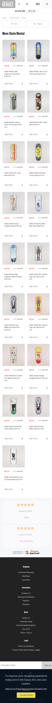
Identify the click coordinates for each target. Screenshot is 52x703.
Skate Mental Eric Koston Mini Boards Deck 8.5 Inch (13, 378)
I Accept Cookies (26, 695)
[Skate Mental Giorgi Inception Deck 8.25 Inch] (13, 203)
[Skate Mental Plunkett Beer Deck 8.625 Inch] (38, 203)
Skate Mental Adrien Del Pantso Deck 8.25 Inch (13, 427)
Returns (26, 600)
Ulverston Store (26, 621)
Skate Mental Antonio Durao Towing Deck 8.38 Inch (12, 124)
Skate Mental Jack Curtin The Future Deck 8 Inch (38, 73)
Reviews (26, 604)
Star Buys (26, 576)
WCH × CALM (26, 632)
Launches (26, 579)
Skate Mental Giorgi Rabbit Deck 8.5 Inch (36, 427)
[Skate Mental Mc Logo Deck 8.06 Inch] (13, 152)
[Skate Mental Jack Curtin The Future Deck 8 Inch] (38, 51)
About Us (26, 617)
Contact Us (26, 593)
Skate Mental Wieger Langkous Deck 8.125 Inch (38, 377)
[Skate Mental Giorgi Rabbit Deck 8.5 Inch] (38, 406)
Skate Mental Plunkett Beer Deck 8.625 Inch (37, 225)
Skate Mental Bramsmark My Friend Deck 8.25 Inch (13, 478)
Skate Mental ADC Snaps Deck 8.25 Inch (38, 123)
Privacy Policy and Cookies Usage (26, 650)
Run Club (26, 629)
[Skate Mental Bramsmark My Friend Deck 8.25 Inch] (13, 456)
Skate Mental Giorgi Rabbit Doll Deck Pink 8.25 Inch (11, 327)
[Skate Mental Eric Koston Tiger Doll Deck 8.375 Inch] (38, 253)
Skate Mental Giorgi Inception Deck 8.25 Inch (13, 225)
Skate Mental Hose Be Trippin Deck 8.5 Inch (37, 174)
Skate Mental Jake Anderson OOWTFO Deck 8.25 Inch (13, 276)
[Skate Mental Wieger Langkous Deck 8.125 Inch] (38, 355)
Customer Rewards (26, 572)
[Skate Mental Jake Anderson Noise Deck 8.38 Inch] (13, 51)
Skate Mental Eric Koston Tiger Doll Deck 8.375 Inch (38, 276)
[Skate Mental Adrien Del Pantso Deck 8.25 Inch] (13, 406)
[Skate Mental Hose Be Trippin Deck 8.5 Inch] (38, 152)
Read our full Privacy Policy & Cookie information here (26, 689)
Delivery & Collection (26, 597)
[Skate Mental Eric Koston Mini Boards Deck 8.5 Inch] (13, 355)
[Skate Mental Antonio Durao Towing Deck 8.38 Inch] (13, 101)
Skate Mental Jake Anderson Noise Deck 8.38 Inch (12, 74)
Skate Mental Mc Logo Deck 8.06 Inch (12, 174)
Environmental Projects (26, 625)
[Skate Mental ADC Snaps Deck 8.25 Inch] (38, 101)
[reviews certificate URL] (26, 552)
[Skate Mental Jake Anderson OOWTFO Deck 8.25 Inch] (13, 253)
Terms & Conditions (26, 646)
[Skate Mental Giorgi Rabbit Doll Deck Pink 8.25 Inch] (13, 304)
